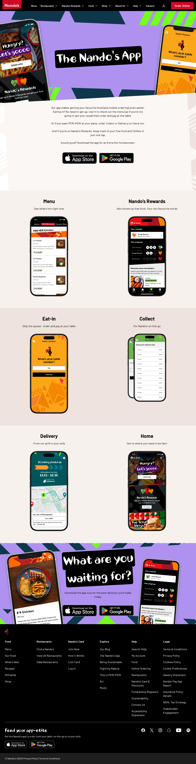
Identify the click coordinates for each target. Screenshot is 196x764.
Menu (34, 5)
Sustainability (140, 698)
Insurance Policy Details (173, 693)
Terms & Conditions (175, 649)
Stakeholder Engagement (171, 710)
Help (135, 5)
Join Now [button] (73, 649)
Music (103, 687)
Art (102, 681)
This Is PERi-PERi (110, 675)
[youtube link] (179, 730)
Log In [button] (72, 668)
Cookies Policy (172, 662)
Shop (104, 5)
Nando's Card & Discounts (141, 683)
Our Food (10, 655)
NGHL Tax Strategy (174, 702)
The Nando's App (110, 655)
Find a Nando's (45, 649)
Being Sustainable (111, 662)
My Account (138, 655)
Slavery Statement (174, 675)
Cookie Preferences (175, 668)
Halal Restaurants (47, 662)
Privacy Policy (171, 655)
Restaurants (47, 5)
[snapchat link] (169, 730)
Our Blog (105, 649)
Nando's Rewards (71, 5)
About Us (120, 5)
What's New (12, 662)
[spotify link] (188, 730)
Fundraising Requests (145, 691)
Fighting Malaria (109, 668)
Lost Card (74, 662)
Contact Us (138, 704)
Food (135, 662)
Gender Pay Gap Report (172, 683)
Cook (91, 5)
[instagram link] (160, 730)
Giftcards (10, 675)
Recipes (10, 668)
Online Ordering (141, 668)
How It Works (76, 655)
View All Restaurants (49, 655)
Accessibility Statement (139, 713)
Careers (150, 5)
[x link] (152, 730)
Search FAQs (139, 649)
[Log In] (163, 5)
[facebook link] (143, 730)
